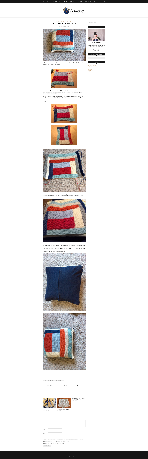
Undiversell (90, 71)
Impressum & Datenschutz (91, 1)
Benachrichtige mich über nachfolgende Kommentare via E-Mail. (56, 441)
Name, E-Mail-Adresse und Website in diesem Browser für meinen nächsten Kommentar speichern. (63, 439)
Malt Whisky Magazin (92, 65)
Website (44, 436)
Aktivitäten (72, 1)
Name (44, 429)
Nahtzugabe (90, 66)
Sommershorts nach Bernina (63, 409)
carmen (78, 385)
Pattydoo (89, 68)
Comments (49, 385)
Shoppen (65, 1)
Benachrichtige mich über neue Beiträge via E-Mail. (54, 443)
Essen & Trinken (46, 1)
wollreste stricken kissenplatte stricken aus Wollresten (53, 380)
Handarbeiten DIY (64, 21)
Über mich (80, 1)
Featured (57, 21)
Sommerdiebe (90, 69)
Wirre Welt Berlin (91, 73)
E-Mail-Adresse (44, 432)
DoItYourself (56, 1)
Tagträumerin (90, 70)
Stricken (71, 21)
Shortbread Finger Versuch (48, 409)
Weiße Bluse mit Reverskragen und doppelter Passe (78, 399)
